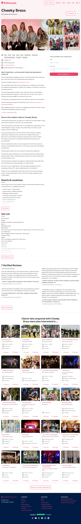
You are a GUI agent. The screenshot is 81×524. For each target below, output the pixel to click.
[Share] (78, 13)
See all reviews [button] (6, 307)
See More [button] (5, 208)
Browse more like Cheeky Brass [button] (40, 487)
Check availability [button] (63, 74)
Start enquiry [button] (49, 3)
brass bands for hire (23, 82)
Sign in (78, 3)
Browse (58, 3)
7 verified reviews (9, 65)
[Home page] (8, 3)
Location (52, 66)
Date (51, 59)
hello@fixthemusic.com (10, 497)
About (69, 3)
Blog (63, 3)
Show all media (74, 48)
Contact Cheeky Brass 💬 (8, 112)
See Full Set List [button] (7, 257)
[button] (70, 13)
